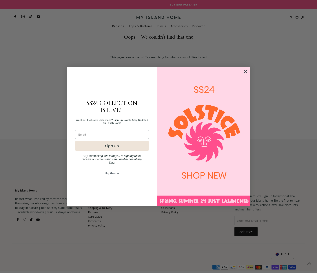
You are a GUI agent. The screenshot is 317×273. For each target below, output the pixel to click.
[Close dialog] (245, 71)
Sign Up (112, 145)
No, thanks (112, 173)
